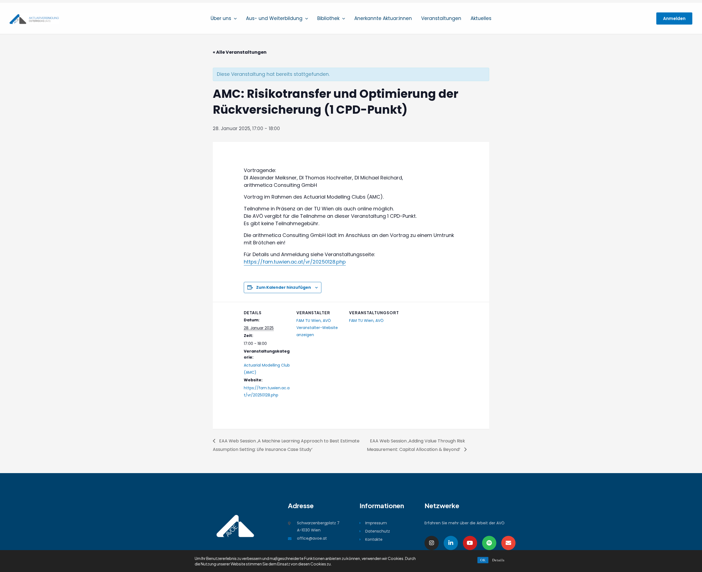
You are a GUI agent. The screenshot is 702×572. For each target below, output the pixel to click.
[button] (234, 18)
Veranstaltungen (441, 18)
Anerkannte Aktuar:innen (383, 18)
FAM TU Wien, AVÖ (313, 320)
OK (483, 560)
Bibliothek (328, 18)
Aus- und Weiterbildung (274, 18)
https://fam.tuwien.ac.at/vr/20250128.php (295, 261)
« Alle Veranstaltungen (240, 52)
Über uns (221, 18)
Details (498, 560)
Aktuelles (481, 18)
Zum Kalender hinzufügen (283, 287)
